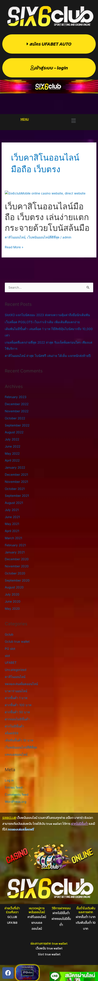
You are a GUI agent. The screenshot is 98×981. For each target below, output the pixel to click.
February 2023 (15, 397)
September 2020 (17, 580)
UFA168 (12, 922)
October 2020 (15, 573)
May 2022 (12, 453)
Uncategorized (15, 670)
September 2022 (17, 425)
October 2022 (15, 418)
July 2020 (12, 594)
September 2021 (17, 495)
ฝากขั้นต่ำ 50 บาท (17, 712)
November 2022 (16, 411)
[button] (73, 120)
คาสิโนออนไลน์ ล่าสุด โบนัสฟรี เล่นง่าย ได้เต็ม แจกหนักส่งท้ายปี (48, 356)
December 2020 (17, 559)
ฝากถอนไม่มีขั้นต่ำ (17, 719)
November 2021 (16, 482)
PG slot (10, 648)
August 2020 (14, 587)
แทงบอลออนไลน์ (16, 754)
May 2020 (12, 608)
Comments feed (16, 794)
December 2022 (16, 404)
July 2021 (12, 510)
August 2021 (14, 503)
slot (7, 656)
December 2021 (16, 474)
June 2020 (13, 601)
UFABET (11, 662)
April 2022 (12, 460)
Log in (9, 780)
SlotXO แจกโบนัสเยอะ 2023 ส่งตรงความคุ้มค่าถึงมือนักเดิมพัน (47, 315)
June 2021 (12, 517)
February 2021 (15, 545)
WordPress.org (15, 801)
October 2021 (15, 489)
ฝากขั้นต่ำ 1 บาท (16, 698)
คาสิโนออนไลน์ (15, 237)
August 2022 (14, 432)
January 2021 (15, 552)
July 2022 (12, 439)
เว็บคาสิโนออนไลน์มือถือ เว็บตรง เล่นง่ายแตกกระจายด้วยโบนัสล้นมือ (47, 217)
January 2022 (15, 467)
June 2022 (12, 446)
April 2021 (12, 531)
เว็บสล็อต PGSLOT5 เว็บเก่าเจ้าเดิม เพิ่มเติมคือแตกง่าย (42, 322)
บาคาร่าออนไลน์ (16, 691)
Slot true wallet (49, 954)
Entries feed (13, 787)
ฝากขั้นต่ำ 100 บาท (18, 705)
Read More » (14, 247)
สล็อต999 (11, 733)
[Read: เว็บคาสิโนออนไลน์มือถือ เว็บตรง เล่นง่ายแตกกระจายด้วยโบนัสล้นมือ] (45, 193)
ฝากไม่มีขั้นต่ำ (14, 726)
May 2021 (12, 524)
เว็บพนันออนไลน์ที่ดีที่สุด (43, 237)
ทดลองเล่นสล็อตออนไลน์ (21, 684)
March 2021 (13, 538)
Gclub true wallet (17, 641)
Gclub (9, 634)
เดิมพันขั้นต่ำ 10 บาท (19, 740)
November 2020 (17, 566)
